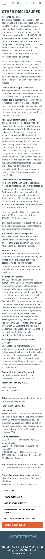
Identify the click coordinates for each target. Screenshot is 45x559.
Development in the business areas (20, 511)
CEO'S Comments (13, 497)
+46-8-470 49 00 (26, 547)
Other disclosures (15, 525)
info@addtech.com (22, 553)
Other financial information (19, 519)
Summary (9, 491)
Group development (15, 503)
